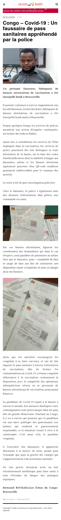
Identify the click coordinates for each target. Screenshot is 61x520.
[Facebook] (29, 8)
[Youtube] (46, 8)
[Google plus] (40, 8)
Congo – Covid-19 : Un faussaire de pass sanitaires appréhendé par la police (30, 31)
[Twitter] (35, 8)
